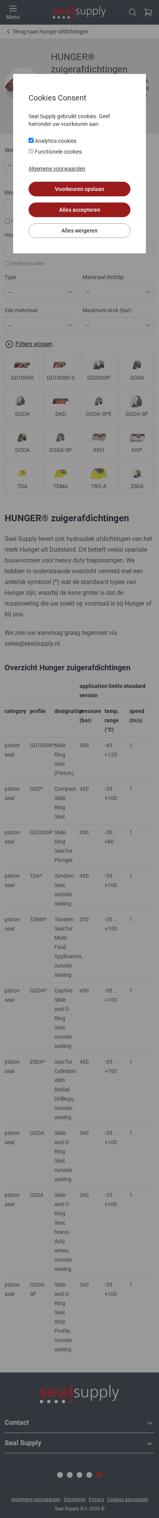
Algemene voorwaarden (57, 169)
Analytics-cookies (55, 141)
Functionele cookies (58, 152)
